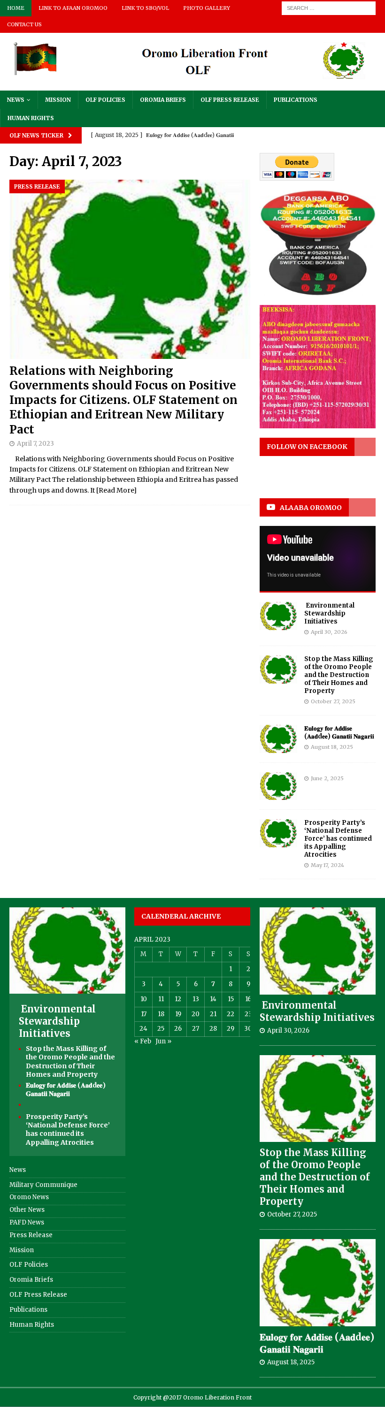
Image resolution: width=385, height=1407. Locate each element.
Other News (27, 1210)
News (15, 99)
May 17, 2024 (327, 865)
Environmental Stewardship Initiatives (329, 613)
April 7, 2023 (35, 444)
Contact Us (24, 24)
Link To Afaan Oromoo (73, 8)
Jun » (163, 1041)
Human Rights (31, 118)
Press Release (31, 1235)
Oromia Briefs (163, 99)
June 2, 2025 (327, 778)
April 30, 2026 (329, 632)
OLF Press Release (229, 99)
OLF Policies (105, 99)
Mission (58, 99)
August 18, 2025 (332, 747)
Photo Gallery (206, 8)
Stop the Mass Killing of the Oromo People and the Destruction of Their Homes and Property (338, 675)
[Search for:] (329, 7)
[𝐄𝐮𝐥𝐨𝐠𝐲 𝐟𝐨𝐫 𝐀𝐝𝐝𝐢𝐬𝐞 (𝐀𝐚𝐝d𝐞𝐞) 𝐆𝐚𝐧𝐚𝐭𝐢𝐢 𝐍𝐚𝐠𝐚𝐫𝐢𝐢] (278, 739)
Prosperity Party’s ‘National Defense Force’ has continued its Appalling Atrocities (338, 839)
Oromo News (29, 1197)
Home (15, 8)
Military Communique (43, 1185)
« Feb (142, 1041)
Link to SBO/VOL (145, 8)
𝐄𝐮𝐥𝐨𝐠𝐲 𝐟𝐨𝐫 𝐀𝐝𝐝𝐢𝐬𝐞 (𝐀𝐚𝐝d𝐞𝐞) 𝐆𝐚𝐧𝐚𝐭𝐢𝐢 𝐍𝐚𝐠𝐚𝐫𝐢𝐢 (339, 732)
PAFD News (26, 1222)
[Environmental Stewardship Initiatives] (278, 616)
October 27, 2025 (333, 701)
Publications (295, 99)
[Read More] (116, 490)
